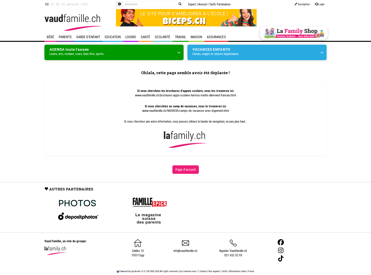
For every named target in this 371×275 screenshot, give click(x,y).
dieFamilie (73, 4)
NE (57, 4)
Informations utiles (237, 271)
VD (47, 4)
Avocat (202, 4)
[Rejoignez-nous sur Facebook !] (281, 242)
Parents (65, 37)
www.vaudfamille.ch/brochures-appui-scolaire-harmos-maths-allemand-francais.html (185, 95)
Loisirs (130, 37)
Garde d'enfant (88, 37)
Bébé (50, 37)
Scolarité (162, 37)
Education (113, 37)
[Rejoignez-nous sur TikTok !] (280, 258)
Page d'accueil (185, 169)
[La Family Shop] (294, 33)
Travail (180, 37)
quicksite (135, 271)
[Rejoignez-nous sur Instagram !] (280, 250)
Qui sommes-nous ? (188, 271)
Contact (203, 271)
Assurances (216, 37)
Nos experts (214, 271)
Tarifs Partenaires (220, 4)
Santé (145, 37)
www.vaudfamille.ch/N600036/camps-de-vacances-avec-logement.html (185, 111)
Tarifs (224, 271)
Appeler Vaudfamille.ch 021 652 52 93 (233, 253)
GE (52, 4)
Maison (196, 37)
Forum (251, 271)
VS (63, 4)
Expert (192, 4)
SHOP (84, 4)
